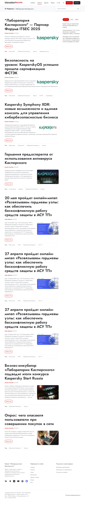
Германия (21, 189)
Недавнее (65, 19)
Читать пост (8, 46)
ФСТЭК (41, 95)
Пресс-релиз (12, 51)
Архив (76, 19)
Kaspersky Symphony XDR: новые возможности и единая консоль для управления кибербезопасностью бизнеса (31, 111)
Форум (53, 3)
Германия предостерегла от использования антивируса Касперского (29, 158)
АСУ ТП (40, 245)
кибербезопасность (44, 51)
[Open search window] (63, 2)
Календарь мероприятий (62, 467)
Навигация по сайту (36, 464)
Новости (39, 3)
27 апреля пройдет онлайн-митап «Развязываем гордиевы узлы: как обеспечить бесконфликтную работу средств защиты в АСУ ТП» (31, 262)
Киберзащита (12, 145)
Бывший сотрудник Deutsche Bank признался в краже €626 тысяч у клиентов (71, 25)
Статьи (32, 472)
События (33, 3)
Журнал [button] (46, 3)
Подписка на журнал (62, 472)
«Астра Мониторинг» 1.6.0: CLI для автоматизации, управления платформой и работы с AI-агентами (71, 32)
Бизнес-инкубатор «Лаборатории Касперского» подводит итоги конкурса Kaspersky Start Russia (30, 372)
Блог (31, 482)
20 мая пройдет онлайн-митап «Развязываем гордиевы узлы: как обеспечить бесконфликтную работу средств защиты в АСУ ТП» (32, 206)
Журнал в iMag (34, 477)
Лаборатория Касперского (24, 51)
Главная (32, 467)
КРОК (19, 245)
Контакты (77, 3)
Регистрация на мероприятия (64, 470)
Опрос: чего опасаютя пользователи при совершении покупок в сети (29, 419)
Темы (72, 19)
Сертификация (49, 95)
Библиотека (33, 475)
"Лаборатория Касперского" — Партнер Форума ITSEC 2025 (27, 24)
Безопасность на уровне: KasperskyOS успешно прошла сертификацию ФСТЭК (32, 67)
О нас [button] (58, 3)
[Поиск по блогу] (78, 8)
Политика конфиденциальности (72, 495)
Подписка (69, 3)
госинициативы (12, 189)
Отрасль (35, 51)
